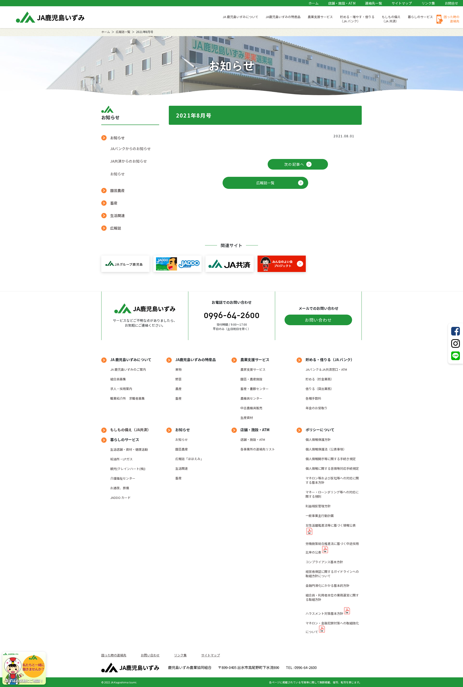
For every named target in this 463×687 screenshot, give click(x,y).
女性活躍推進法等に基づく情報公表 (331, 525)
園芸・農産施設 (251, 379)
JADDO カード (120, 497)
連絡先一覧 (373, 3)
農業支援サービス (320, 16)
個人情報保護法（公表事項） (326, 449)
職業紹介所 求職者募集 (127, 398)
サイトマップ (402, 3)
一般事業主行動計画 (320, 515)
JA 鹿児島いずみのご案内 (128, 369)
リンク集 (428, 3)
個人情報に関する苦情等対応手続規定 (332, 468)
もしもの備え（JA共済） (130, 429)
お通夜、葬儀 (119, 488)
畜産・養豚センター (254, 388)
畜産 (113, 202)
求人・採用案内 (121, 388)
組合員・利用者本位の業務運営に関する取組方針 (332, 597)
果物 (178, 369)
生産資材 (246, 417)
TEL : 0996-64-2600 (301, 667)
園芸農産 (117, 190)
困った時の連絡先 (451, 18)
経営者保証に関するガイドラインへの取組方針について (332, 573)
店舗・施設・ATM (341, 3)
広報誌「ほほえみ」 (189, 458)
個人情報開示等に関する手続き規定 (331, 458)
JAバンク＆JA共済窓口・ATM (326, 369)
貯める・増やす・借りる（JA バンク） (357, 18)
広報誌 (115, 228)
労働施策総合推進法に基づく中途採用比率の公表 (332, 548)
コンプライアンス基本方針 (324, 562)
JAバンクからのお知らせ (130, 148)
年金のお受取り (316, 408)
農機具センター (251, 398)
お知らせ (117, 173)
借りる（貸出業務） (320, 388)
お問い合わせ (318, 320)
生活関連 (117, 215)
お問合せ (451, 3)
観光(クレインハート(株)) (127, 468)
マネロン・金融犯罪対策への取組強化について (332, 627)
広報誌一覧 (123, 32)
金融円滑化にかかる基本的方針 (327, 585)
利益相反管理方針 (318, 506)
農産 (178, 388)
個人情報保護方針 (318, 439)
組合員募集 (118, 379)
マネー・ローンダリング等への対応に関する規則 (332, 494)
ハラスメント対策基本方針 (324, 613)
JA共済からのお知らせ (128, 161)
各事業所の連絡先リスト (257, 449)
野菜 (178, 379)
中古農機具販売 (251, 408)
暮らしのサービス (420, 16)
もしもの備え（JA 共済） (391, 18)
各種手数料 (313, 398)
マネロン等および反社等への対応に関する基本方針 (332, 480)
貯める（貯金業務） (320, 379)
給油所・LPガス (121, 459)
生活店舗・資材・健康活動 (129, 449)
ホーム (313, 3)
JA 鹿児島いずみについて (240, 16)
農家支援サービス (253, 369)
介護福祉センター (122, 478)
